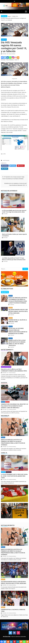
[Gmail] (15, 57)
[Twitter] (5, 57)
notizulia (7, 160)
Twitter (13, 165)
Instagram (18, 632)
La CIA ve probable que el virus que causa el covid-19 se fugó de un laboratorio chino (14, 476)
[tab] (5, 292)
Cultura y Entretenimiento (6, 366)
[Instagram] (13, 57)
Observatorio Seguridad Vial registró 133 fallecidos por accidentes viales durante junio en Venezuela (14, 405)
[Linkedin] (7, 57)
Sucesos (4, 383)
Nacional (10, 295)
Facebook (5, 165)
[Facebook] (2, 57)
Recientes (5, 292)
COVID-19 (3, 39)
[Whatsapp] (10, 57)
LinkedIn (5, 168)
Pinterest (21, 165)
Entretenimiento (7, 350)
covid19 (4, 160)
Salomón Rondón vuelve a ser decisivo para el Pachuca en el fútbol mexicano (18, 311)
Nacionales (5, 416)
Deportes (10, 307)
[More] (18, 57)
